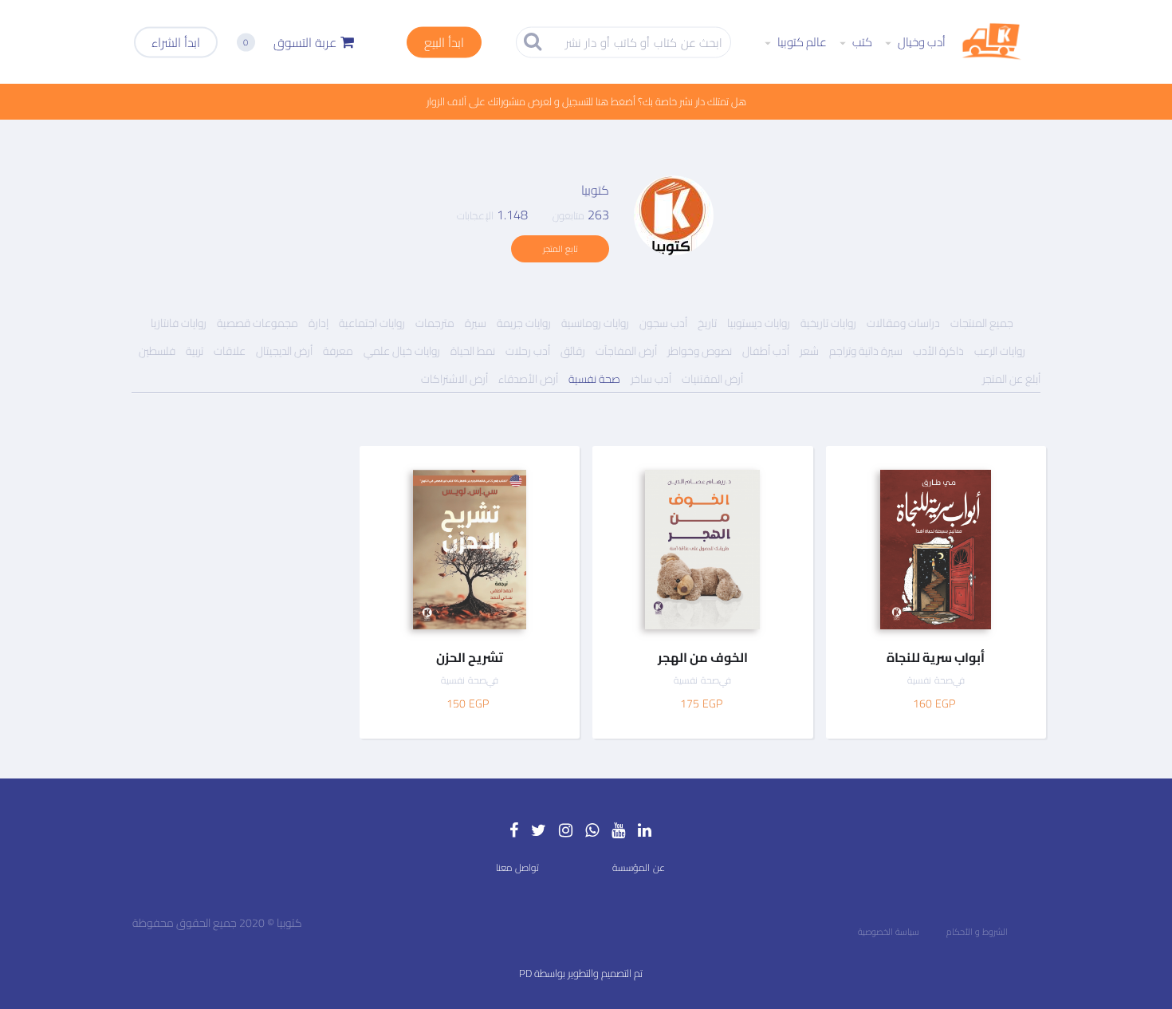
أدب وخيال (920, 41)
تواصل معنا (517, 867)
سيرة (475, 323)
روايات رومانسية (595, 323)
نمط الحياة (472, 351)
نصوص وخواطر (699, 351)
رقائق (572, 351)
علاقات (230, 351)
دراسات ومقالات (903, 323)
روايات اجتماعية (372, 323)
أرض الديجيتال (284, 351)
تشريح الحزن (469, 657)
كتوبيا (595, 190)
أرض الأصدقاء (528, 379)
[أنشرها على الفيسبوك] (1024, 500)
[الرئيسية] (991, 42)
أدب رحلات (527, 351)
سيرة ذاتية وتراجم (866, 351)
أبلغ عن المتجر (1011, 379)
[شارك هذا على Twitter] (1024, 532)
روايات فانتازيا (178, 323)
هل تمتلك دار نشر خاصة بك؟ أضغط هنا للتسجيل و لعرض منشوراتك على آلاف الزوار (586, 101)
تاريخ (707, 323)
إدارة (318, 323)
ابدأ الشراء (175, 41)
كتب (861, 41)
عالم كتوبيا (801, 41)
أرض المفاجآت (626, 351)
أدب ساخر (651, 379)
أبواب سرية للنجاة (936, 657)
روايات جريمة (524, 323)
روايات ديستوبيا (758, 323)
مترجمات (434, 323)
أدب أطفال (765, 351)
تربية (194, 351)
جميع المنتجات (981, 323)
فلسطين (157, 351)
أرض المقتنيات (712, 379)
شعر (809, 351)
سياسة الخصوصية (888, 932)
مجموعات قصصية (257, 323)
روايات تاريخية (828, 323)
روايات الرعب (999, 351)
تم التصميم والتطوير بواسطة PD (581, 973)
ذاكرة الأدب (938, 351)
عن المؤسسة (638, 867)
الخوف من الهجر (703, 657)
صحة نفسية (594, 379)
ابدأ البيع (444, 41)
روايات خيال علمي (402, 351)
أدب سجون (663, 323)
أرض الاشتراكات (454, 379)
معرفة (338, 351)
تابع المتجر (560, 249)
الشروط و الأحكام (977, 932)
